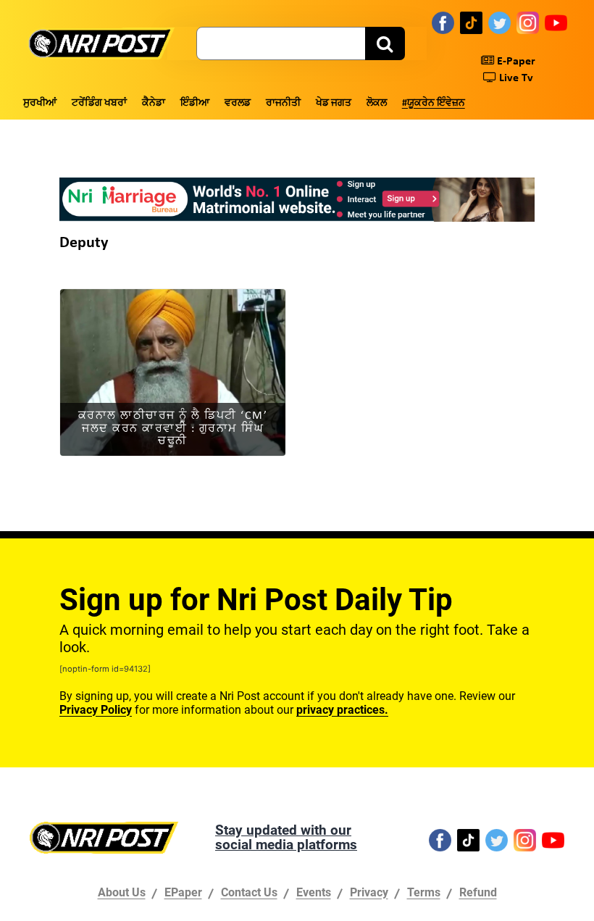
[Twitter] (499, 22)
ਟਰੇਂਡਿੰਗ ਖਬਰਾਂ (99, 103)
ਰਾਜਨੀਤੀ (283, 103)
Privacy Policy (95, 710)
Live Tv (514, 78)
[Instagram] (527, 22)
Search (385, 43)
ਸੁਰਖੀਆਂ (40, 103)
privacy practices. (342, 710)
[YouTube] (556, 22)
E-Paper (514, 61)
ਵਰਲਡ (238, 103)
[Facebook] (443, 22)
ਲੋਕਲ (377, 103)
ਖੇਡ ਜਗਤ (333, 103)
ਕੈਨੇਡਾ (153, 103)
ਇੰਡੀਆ (194, 103)
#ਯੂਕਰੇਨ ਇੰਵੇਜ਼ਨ (433, 103)
